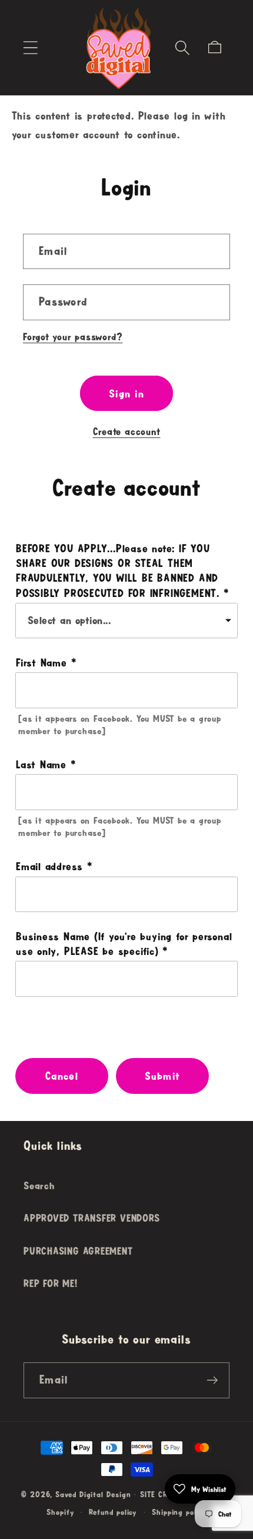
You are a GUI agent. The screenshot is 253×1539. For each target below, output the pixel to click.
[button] (30, 47)
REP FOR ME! (51, 1283)
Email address (49, 866)
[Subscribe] (212, 1380)
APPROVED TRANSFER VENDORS (92, 1218)
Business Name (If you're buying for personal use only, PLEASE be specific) (124, 943)
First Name (41, 662)
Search (39, 1185)
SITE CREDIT (161, 1494)
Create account (127, 431)
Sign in (126, 393)
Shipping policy (179, 1512)
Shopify (60, 1512)
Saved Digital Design (93, 1494)
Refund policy (113, 1512)
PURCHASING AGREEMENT (78, 1251)
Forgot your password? (72, 336)
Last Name (41, 764)
